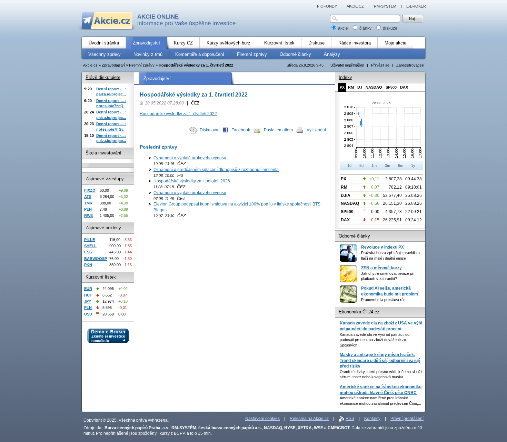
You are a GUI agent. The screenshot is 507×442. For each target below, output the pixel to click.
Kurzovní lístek (101, 277)
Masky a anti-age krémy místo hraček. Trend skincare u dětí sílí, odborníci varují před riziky (380, 360)
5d (361, 165)
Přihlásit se (380, 65)
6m (400, 165)
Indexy (345, 77)
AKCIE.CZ (355, 6)
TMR (88, 203)
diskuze (389, 28)
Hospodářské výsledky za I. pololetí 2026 (191, 181)
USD (88, 314)
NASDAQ (374, 87)
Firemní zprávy (142, 65)
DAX (404, 87)
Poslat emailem (278, 130)
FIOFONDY (327, 6)
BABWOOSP (95, 259)
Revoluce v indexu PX (382, 247)
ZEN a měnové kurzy (381, 267)
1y (413, 165)
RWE (88, 215)
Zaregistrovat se (410, 65)
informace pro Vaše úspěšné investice (186, 20)
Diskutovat (209, 130)
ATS (87, 196)
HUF (88, 295)
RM (351, 87)
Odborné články (354, 236)
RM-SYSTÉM (385, 6)
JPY (87, 301)
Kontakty (372, 418)
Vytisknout (316, 130)
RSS (350, 418)
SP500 (391, 87)
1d (349, 165)
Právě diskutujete (103, 77)
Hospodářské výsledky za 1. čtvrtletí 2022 (178, 113)
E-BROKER (416, 6)
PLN (88, 307)
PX (342, 87)
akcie (343, 28)
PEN (88, 209)
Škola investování (103, 152)
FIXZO (90, 190)
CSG (88, 252)
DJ (359, 87)
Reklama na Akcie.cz (309, 418)
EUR (88, 289)
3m (387, 165)
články (365, 28)
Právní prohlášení (407, 418)
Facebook (240, 130)
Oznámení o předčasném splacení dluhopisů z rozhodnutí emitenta (216, 169)
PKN (88, 265)
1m (374, 165)
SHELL (90, 246)
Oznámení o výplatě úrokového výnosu (189, 157)
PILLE (89, 240)
